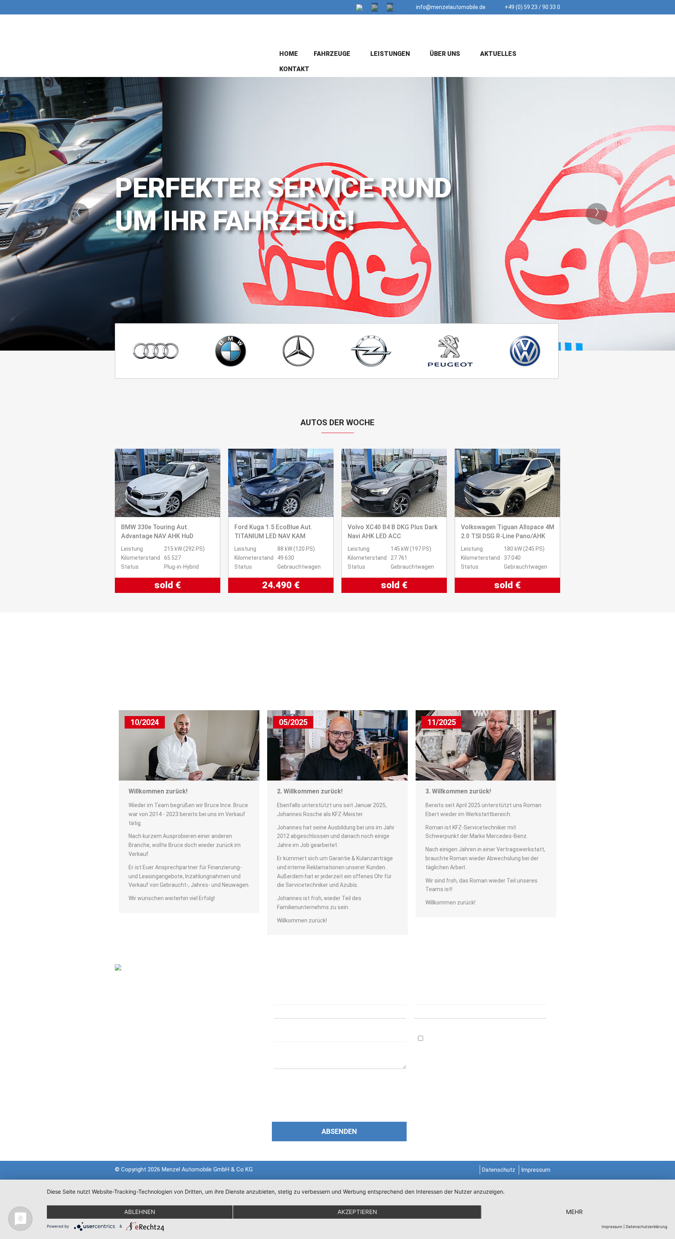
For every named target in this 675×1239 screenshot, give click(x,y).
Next (596, 213)
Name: (283, 997)
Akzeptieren (357, 1212)
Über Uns (446, 53)
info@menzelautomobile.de (450, 7)
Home (288, 53)
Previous (78, 213)
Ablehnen (139, 1212)
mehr (574, 1212)
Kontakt (294, 69)
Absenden (339, 1131)
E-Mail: (426, 997)
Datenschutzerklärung (326, 1085)
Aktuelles (498, 53)
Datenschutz (498, 1169)
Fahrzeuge (333, 53)
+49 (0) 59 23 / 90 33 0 (532, 7)
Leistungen (390, 53)
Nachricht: (291, 1034)
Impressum (535, 1169)
